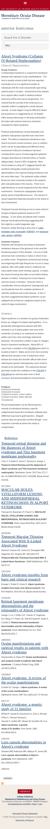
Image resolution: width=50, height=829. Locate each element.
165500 (17, 235)
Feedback (25, 791)
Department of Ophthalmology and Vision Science (25, 799)
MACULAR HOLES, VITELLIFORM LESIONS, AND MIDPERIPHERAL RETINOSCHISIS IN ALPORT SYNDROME (24, 498)
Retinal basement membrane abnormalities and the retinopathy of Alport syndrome (25, 605)
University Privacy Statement (25, 813)
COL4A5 (32, 348)
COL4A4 (5, 374)
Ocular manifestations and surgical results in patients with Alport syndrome (24, 647)
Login (40, 804)
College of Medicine (25, 796)
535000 (30, 232)
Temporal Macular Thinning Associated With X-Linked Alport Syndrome (22, 541)
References (11, 437)
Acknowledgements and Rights (19, 804)
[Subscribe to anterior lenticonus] (2, 783)
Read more (8, 778)
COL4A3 (40, 370)
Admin (34, 804)
